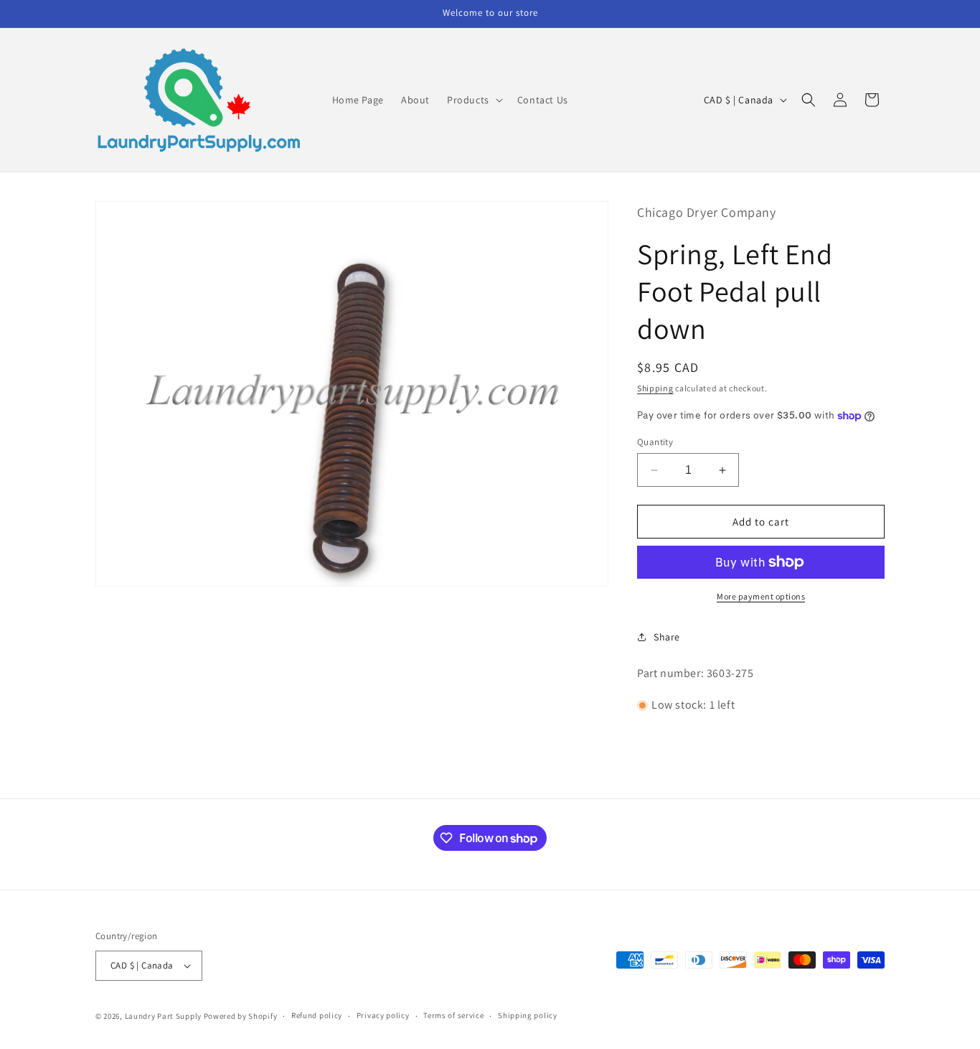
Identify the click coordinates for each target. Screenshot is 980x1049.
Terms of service (453, 1015)
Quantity (655, 442)
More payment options (761, 596)
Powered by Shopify (241, 1016)
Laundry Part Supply (164, 1016)
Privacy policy (383, 1015)
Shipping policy (527, 1015)
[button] (473, 100)
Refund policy (316, 1015)
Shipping (655, 388)
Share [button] (667, 636)
